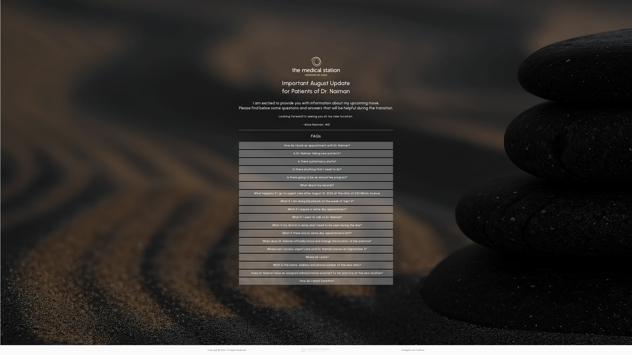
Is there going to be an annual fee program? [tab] (317, 177)
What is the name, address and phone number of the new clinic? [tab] (317, 265)
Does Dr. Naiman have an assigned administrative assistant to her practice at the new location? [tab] (317, 273)
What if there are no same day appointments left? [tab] (317, 233)
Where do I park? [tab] (317, 257)
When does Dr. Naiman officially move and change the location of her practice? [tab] (317, 241)
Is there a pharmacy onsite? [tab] (317, 161)
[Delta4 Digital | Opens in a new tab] (316, 350)
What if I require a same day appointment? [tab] (317, 209)
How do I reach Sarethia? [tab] (317, 281)
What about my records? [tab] (317, 185)
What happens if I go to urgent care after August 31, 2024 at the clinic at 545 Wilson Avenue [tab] (317, 193)
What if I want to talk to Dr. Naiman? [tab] (317, 217)
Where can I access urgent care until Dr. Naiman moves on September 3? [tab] (317, 249)
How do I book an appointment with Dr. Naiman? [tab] (317, 145)
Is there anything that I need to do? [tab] (317, 169)
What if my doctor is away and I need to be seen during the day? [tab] (317, 225)
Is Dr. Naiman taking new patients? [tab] (317, 153)
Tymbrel (420, 350)
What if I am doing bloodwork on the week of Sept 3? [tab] (317, 201)
